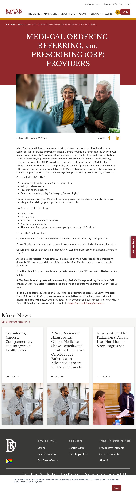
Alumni (103, 460)
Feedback (52, 474)
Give (128, 4)
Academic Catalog (118, 474)
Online (42, 448)
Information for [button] (91, 4)
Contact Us (37, 474)
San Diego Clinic (78, 454)
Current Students (109, 454)
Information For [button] (114, 441)
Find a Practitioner (71, 474)
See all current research (15, 321)
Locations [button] (47, 441)
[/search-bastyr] (117, 12)
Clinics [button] (75, 441)
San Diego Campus (49, 460)
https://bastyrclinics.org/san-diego (86, 303)
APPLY (125, 12)
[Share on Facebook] (109, 138)
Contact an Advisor (113, 4)
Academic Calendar (95, 474)
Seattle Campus (47, 454)
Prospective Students (111, 448)
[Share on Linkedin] (118, 138)
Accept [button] (116, 488)
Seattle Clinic (76, 448)
